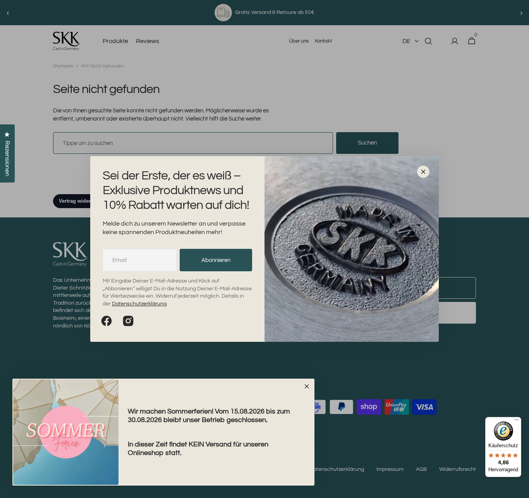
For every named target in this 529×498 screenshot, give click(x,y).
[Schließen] (423, 171)
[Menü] (516, 421)
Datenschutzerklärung (139, 304)
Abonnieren (215, 260)
